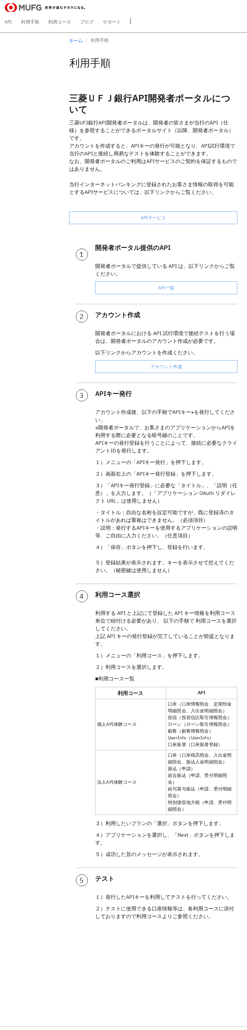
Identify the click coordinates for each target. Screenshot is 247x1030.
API (8, 22)
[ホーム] (45, 7)
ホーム (76, 40)
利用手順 (30, 22)
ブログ (87, 22)
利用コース (59, 22)
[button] (130, 22)
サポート (112, 22)
